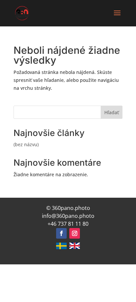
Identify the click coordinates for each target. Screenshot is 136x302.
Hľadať (111, 112)
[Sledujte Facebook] (61, 233)
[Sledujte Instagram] (74, 233)
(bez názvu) (26, 144)
